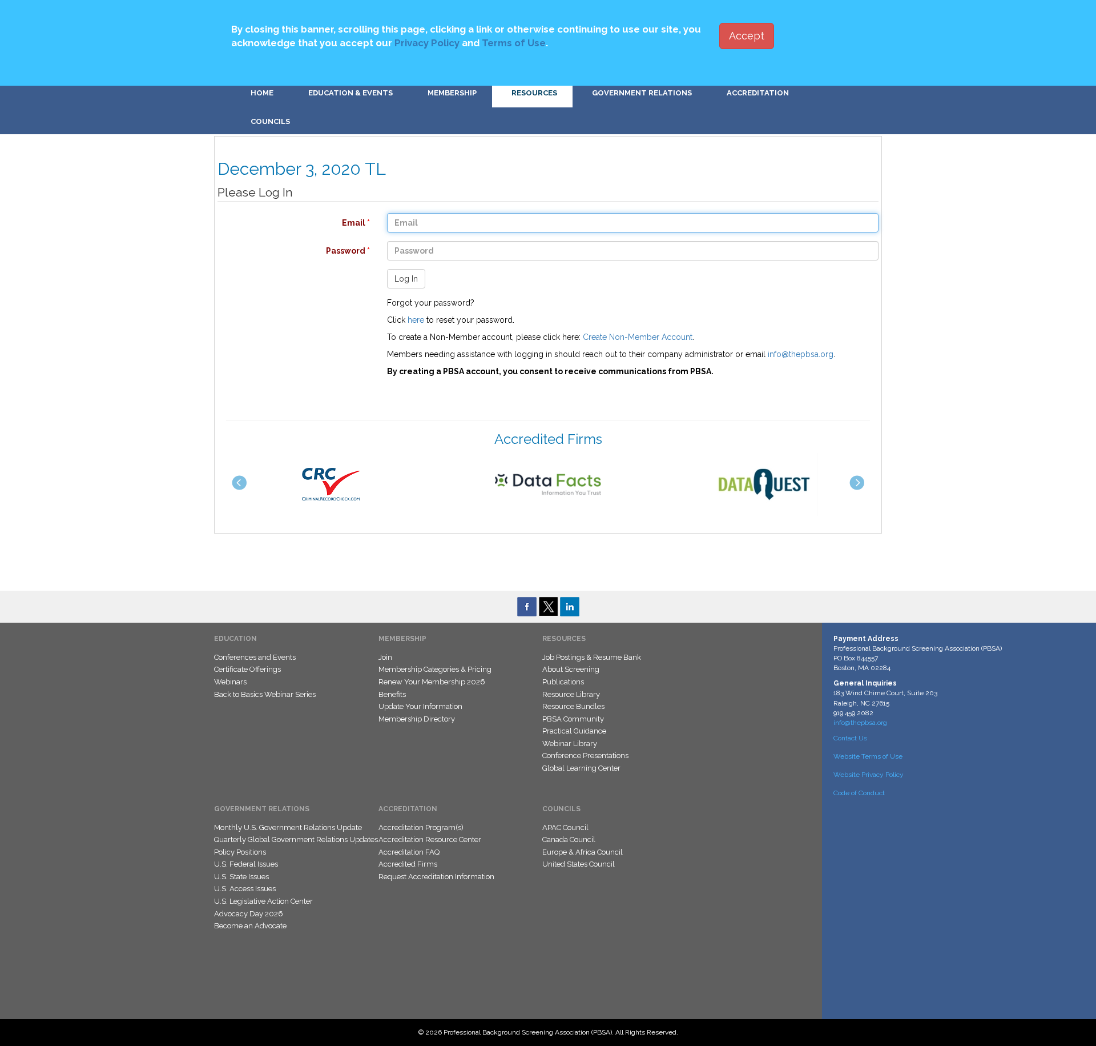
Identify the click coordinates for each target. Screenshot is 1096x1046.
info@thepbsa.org (800, 354)
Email (288, 222)
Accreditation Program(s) (421, 827)
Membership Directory (416, 719)
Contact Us (850, 738)
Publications (563, 682)
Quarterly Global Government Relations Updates (296, 839)
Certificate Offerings (247, 669)
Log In (406, 278)
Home (262, 93)
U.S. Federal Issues (246, 864)
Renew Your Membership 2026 (431, 682)
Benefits (392, 694)
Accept (746, 36)
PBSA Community (573, 719)
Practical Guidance (574, 731)
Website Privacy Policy (868, 775)
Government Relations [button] (642, 93)
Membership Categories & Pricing (434, 669)
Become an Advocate (250, 925)
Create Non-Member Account (637, 337)
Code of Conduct (859, 793)
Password (288, 250)
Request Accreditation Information (436, 876)
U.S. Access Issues (245, 888)
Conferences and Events (255, 657)
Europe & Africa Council (582, 852)
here (416, 319)
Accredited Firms (407, 864)
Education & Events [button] (350, 93)
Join (385, 657)
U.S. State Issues (241, 876)
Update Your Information (420, 706)
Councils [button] (270, 121)
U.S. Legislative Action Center (263, 901)
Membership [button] (452, 93)
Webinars (230, 682)
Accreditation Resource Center (429, 839)
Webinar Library (569, 743)
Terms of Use (514, 43)
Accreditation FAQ (409, 852)
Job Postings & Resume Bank (591, 657)
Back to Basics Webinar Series (265, 694)
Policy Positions (240, 852)
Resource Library (571, 694)
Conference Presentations (585, 755)
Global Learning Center (581, 768)
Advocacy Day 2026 (248, 913)
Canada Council (568, 839)
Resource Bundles (573, 706)
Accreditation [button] (758, 93)
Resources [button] (534, 93)
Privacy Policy (427, 43)
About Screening (570, 669)
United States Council (578, 864)
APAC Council (565, 827)
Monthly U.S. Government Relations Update (288, 827)
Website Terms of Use (867, 756)
